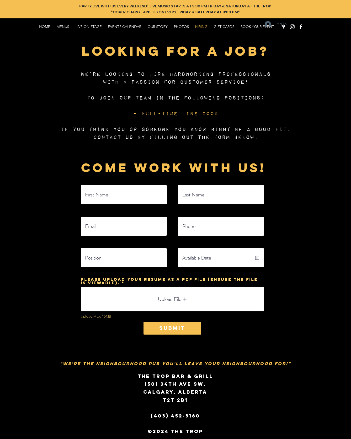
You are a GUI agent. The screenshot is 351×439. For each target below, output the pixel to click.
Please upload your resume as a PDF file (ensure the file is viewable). (169, 281)
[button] (172, 299)
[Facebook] (301, 27)
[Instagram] (292, 27)
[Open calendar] (257, 258)
